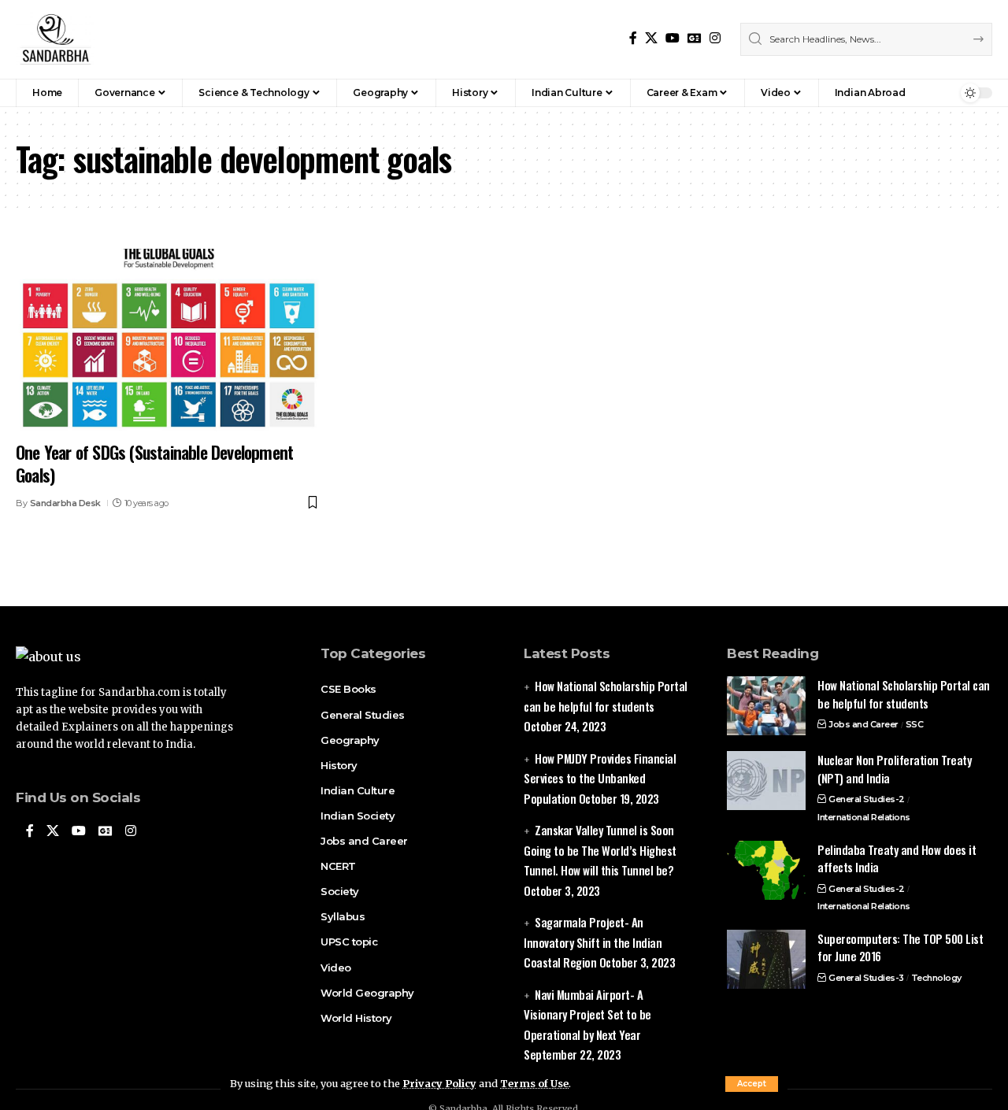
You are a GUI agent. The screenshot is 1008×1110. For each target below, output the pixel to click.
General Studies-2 (866, 799)
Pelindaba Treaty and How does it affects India (896, 858)
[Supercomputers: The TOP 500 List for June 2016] (766, 959)
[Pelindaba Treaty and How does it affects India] (766, 870)
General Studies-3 (866, 977)
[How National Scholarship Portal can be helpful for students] (766, 705)
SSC (915, 724)
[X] (651, 38)
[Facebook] (633, 38)
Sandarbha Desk (65, 503)
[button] (751, 1084)
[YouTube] (673, 38)
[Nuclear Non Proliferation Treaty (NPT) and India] (766, 780)
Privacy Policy (439, 1083)
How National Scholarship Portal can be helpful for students (903, 694)
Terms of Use (534, 1083)
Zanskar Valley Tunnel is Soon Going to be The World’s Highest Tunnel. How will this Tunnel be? (600, 850)
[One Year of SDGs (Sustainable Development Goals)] (168, 340)
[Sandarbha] (55, 39)
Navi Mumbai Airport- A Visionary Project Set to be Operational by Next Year (587, 1014)
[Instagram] (715, 38)
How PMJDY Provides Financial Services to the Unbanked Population (600, 778)
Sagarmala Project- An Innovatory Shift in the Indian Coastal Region (593, 942)
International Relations (863, 817)
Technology (936, 977)
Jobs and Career (863, 724)
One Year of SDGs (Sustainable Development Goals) (154, 463)
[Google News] (695, 38)
